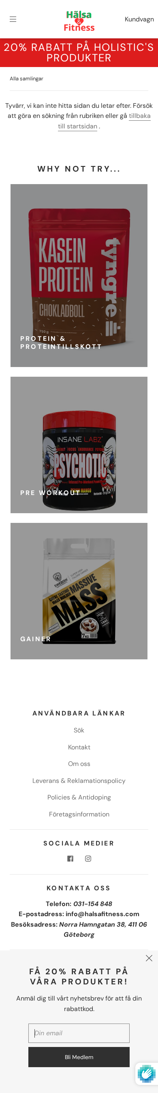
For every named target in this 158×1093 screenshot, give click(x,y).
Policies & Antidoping (79, 797)
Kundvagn (139, 19)
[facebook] (70, 859)
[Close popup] (149, 959)
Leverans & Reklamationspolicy (79, 780)
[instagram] (88, 859)
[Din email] (79, 1033)
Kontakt (79, 747)
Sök (79, 730)
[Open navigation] (19, 19)
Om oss (79, 763)
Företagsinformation (79, 814)
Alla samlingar (26, 78)
